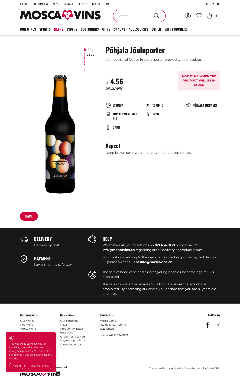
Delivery (83, 4)
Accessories (138, 29)
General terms (100, 4)
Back (29, 216)
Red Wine (26, 324)
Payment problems (73, 340)
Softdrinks (90, 29)
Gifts (106, 29)
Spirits (45, 29)
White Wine (28, 328)
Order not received (72, 336)
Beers (58, 29)
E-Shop (24, 4)
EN (213, 4)
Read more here (39, 365)
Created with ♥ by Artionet (165, 368)
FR (202, 4)
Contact (68, 4)
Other (156, 29)
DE (207, 4)
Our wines (28, 29)
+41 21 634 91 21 (118, 335)
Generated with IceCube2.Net (201, 368)
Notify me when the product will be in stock (199, 80)
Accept (17, 365)
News (56, 4)
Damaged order (70, 344)
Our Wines (27, 320)
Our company (40, 4)
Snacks (119, 29)
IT (218, 4)
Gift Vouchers (176, 29)
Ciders (72, 29)
